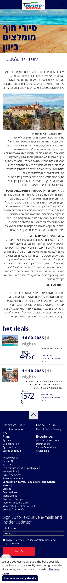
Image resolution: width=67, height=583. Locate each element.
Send (17, 551)
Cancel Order (10, 461)
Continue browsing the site (20, 578)
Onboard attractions (47, 440)
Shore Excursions (46, 447)
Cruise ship (42, 450)
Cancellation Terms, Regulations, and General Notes (29, 483)
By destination (11, 443)
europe (7, 464)
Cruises (7, 488)
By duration (9, 447)
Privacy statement (13, 478)
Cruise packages (12, 474)
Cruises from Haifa (13, 509)
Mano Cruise (10, 495)
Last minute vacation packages (20, 468)
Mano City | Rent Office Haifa (19, 506)
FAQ (5, 432)
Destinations (43, 443)
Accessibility (10, 471)
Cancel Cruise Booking (49, 429)
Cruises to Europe (13, 499)
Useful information (13, 429)
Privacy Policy (10, 457)
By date (7, 440)
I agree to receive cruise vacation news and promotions (31, 541)
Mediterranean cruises (16, 502)
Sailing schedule (12, 450)
